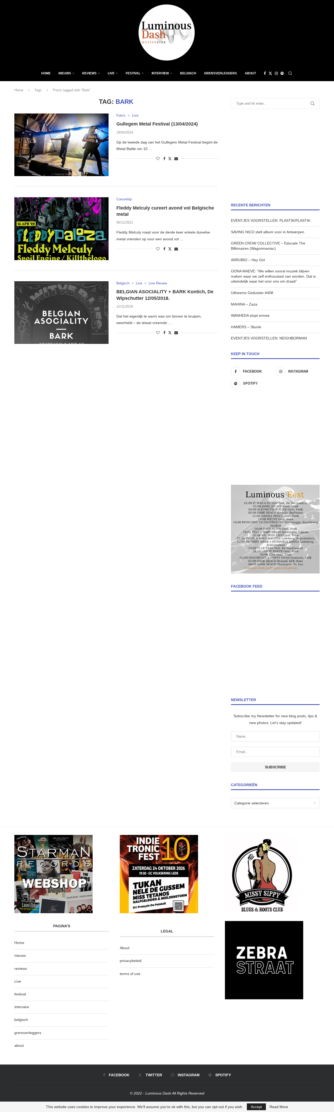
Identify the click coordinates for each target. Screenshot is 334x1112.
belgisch (21, 1020)
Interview (160, 73)
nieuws (64, 73)
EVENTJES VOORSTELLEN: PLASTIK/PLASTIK (270, 220)
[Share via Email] (176, 159)
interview (21, 1007)
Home (46, 73)
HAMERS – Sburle (246, 327)
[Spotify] (282, 73)
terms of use (130, 974)
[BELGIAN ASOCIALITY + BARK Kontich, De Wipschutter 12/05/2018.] (61, 312)
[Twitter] (270, 73)
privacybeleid (130, 961)
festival (20, 994)
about (19, 1045)
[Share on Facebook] (164, 159)
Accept (256, 1107)
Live (111, 73)
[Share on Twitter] (170, 158)
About (250, 73)
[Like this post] (158, 159)
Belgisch (188, 73)
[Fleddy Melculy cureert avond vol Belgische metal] (61, 228)
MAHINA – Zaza (244, 304)
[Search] (290, 73)
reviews (20, 968)
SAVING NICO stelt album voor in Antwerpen (267, 232)
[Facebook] (265, 73)
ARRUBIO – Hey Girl (248, 260)
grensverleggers (27, 1033)
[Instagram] (276, 73)
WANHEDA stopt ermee (250, 315)
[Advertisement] (275, 155)
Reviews (89, 73)
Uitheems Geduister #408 (252, 293)
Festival (133, 73)
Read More (279, 1107)
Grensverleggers (220, 73)
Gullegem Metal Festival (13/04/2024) (157, 124)
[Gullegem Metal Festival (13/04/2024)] (61, 144)
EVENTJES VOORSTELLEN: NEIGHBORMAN (269, 338)
